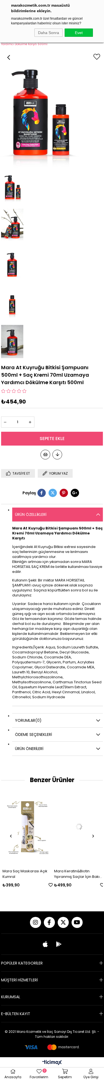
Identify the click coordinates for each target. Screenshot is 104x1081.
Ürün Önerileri (29, 748)
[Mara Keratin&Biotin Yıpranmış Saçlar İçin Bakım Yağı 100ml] (78, 826)
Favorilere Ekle (49, 885)
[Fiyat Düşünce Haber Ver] (57, 454)
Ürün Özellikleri (30, 514)
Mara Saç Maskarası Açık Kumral (23, 873)
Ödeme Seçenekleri (33, 734)
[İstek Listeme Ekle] (45, 454)
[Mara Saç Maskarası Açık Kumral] (26, 826)
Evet (79, 32)
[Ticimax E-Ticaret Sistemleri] (52, 1063)
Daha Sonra (48, 32)
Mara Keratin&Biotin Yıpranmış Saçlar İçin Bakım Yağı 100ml (77, 874)
